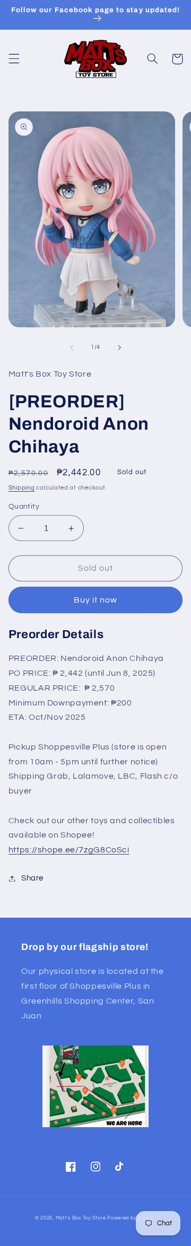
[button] (14, 59)
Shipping (21, 488)
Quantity (23, 506)
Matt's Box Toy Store (81, 1218)
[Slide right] (119, 347)
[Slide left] (71, 347)
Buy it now (96, 600)
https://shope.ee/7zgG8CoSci (68, 850)
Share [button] (32, 878)
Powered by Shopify (131, 1218)
